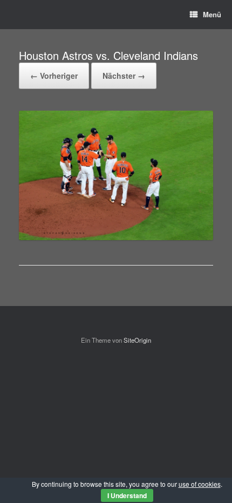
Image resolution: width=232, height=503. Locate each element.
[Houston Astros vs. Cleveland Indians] (116, 237)
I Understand (127, 495)
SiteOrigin (137, 340)
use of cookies (200, 483)
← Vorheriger (54, 75)
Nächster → (124, 75)
